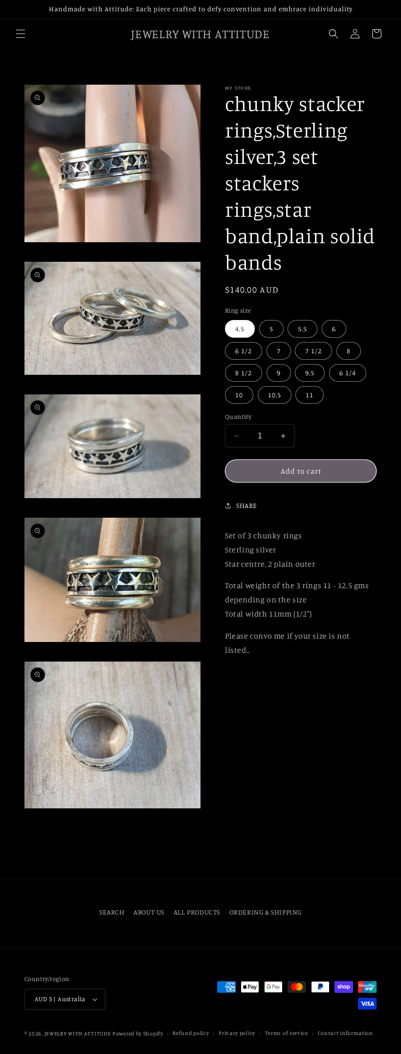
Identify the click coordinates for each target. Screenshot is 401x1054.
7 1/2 (313, 350)
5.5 (302, 328)
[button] (20, 34)
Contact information (345, 1033)
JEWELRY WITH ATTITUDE (78, 1033)
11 (309, 394)
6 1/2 (243, 350)
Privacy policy (237, 1033)
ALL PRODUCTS (197, 912)
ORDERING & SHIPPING (265, 912)
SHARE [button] (246, 505)
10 (239, 394)
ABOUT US (149, 912)
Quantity (238, 416)
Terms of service (286, 1033)
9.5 (309, 372)
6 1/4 (347, 372)
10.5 (274, 394)
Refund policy (191, 1033)
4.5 (240, 328)
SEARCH (112, 912)
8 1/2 (243, 372)
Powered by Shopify (137, 1033)
